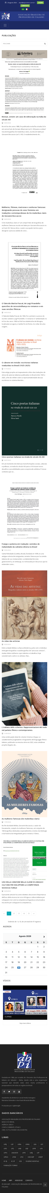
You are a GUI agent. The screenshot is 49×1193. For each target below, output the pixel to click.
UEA (35, 1144)
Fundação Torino (10, 1165)
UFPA (5, 1153)
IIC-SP (13, 1161)
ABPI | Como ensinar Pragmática (19, 1016)
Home (4, 1180)
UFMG (27, 1144)
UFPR (34, 1149)
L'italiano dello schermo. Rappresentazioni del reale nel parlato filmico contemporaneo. (24, 728)
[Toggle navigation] (5, 25)
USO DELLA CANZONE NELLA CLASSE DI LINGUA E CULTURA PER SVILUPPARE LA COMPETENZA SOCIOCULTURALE (22, 885)
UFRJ (5, 1144)
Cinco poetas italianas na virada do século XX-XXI (23, 457)
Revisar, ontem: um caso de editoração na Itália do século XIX (24, 118)
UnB (19, 1149)
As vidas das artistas (11, 641)
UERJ (31, 1153)
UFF (38, 1153)
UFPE (24, 1153)
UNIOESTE (14, 1153)
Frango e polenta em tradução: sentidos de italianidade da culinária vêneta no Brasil (21, 545)
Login (40, 2)
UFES (5, 1149)
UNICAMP (31, 1157)
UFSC (22, 1157)
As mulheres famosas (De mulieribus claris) (20, 818)
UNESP (40, 1157)
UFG (12, 1149)
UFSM (14, 1157)
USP (12, 1144)
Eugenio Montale (32, 1161)
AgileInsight (16, 1106)
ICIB (20, 1161)
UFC (42, 1144)
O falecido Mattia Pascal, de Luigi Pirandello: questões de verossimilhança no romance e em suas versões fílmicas (22, 306)
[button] (23, 9)
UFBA (19, 1144)
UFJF (26, 1149)
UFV (41, 1149)
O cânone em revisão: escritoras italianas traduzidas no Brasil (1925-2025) (20, 364)
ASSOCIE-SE (18, 1180)
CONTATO (25, 6)
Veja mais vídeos (25, 1023)
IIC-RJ (5, 1161)
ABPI (10, 1180)
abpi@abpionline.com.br (27, 2)
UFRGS (6, 1157)
